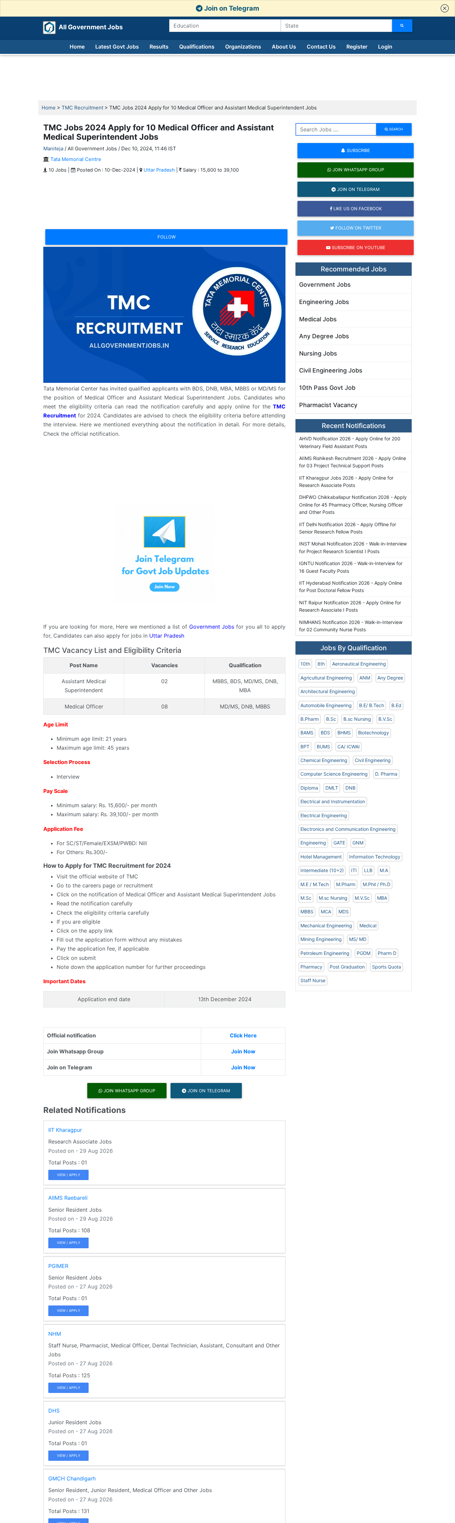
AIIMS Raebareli (68, 1197)
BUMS (323, 746)
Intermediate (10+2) (322, 870)
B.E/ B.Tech (371, 705)
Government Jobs (211, 626)
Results (159, 46)
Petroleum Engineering (324, 953)
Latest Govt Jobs (117, 46)
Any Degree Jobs (324, 336)
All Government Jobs (83, 27)
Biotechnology (373, 732)
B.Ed (396, 705)
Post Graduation (347, 967)
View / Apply (68, 1175)
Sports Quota (386, 967)
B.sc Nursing (357, 719)
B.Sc (331, 719)
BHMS (344, 732)
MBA (382, 898)
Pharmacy (311, 967)
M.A (384, 870)
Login (385, 46)
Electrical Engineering (323, 815)
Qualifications (197, 46)
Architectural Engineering (327, 691)
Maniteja (53, 148)
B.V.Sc (385, 719)
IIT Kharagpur (65, 1130)
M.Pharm (345, 884)
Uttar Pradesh (159, 170)
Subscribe (357, 150)
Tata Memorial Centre (75, 159)
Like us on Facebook (357, 208)
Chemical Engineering (323, 760)
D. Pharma (386, 774)
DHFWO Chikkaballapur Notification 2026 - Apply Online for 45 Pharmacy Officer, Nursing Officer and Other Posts (353, 504)
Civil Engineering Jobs (330, 370)
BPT (304, 746)
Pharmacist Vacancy (328, 404)
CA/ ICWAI (348, 746)
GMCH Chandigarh (72, 1478)
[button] (445, 8)
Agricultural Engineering (326, 678)
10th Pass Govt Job (327, 387)
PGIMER (58, 1266)
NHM (54, 1333)
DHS (54, 1410)
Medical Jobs (318, 319)
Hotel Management (321, 856)
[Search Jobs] (402, 25)
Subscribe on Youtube (357, 247)
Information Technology (374, 856)
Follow (167, 236)
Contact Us (321, 46)
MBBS (306, 911)
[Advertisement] (227, 78)
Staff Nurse (312, 980)
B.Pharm (309, 719)
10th (305, 664)
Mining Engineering (321, 939)
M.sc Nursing (333, 898)
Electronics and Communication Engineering (348, 829)
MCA (326, 911)
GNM (357, 842)
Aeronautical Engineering (359, 664)
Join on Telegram (231, 8)
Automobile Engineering (326, 705)
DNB (350, 788)
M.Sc (305, 898)
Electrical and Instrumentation (332, 801)
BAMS (306, 732)
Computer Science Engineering (334, 774)
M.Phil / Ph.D (376, 884)
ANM (364, 678)
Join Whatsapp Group (128, 1090)
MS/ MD (357, 939)
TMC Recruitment (82, 107)
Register (356, 46)
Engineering (313, 842)
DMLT (331, 788)
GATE (339, 842)
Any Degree (390, 678)
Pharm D (387, 953)
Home (77, 46)
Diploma (309, 788)
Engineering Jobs (324, 301)
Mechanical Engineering (326, 925)
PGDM (363, 953)
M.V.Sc (362, 898)
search (395, 129)
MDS (343, 911)
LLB (368, 870)
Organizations (243, 46)
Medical (367, 925)
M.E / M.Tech (314, 884)
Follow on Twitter (357, 227)
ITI (354, 870)
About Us (284, 46)
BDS (325, 732)
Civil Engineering (373, 760)
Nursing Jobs (318, 353)
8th (321, 664)
